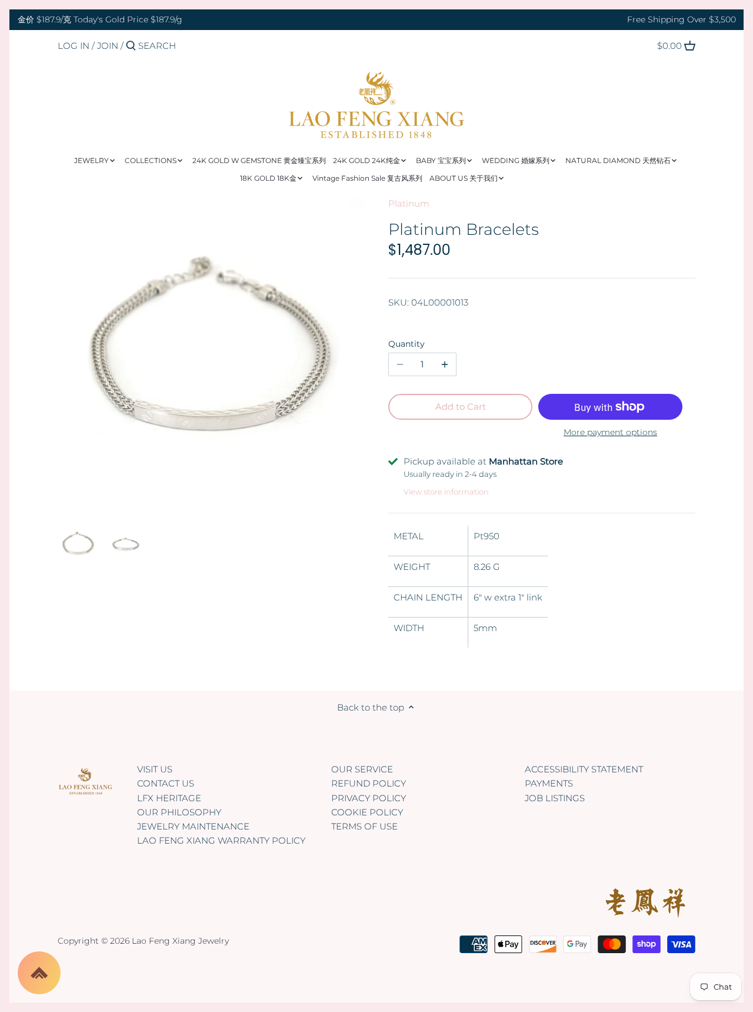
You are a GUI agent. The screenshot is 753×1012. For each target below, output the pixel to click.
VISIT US (154, 769)
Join (107, 45)
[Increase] (445, 364)
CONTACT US (165, 783)
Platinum (408, 203)
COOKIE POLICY (367, 812)
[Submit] (131, 46)
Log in (73, 45)
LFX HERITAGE (169, 798)
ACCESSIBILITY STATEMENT (584, 769)
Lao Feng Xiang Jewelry (180, 940)
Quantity (406, 344)
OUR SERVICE (362, 769)
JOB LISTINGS (555, 798)
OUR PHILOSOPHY (179, 812)
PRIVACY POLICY (368, 798)
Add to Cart (460, 406)
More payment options (610, 432)
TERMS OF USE (364, 826)
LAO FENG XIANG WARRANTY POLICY (221, 840)
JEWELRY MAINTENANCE (193, 826)
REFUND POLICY (368, 783)
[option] (78, 544)
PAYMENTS (549, 783)
